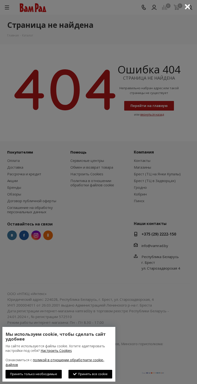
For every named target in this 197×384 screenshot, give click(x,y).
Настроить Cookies (56, 350)
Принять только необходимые (33, 374)
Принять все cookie (92, 374)
